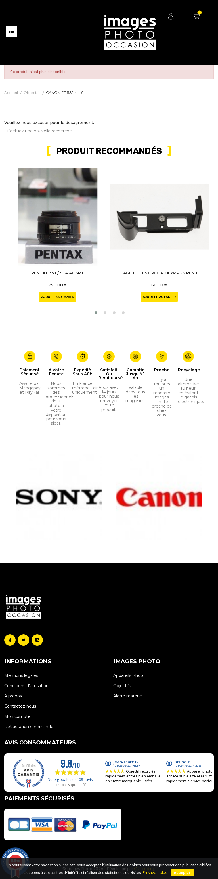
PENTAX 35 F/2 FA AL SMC (58, 273)
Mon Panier (197, 18)
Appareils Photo (129, 675)
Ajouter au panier (57, 297)
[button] (96, 313)
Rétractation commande (28, 726)
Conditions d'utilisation (26, 685)
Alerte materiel (128, 695)
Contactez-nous (20, 706)
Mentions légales (21, 675)
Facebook (10, 640)
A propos (13, 695)
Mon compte (17, 716)
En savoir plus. (155, 872)
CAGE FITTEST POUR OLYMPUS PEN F (159, 273)
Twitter (23, 640)
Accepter (182, 872)
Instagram (37, 640)
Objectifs (122, 685)
